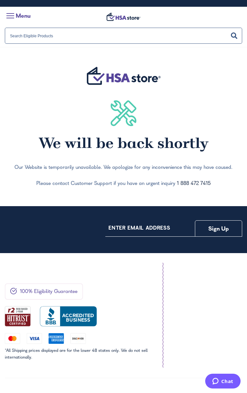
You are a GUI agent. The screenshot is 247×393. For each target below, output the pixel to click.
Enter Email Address (139, 228)
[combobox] (123, 36)
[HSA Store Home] (123, 17)
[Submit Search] (234, 35)
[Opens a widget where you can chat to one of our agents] (223, 382)
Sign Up (218, 229)
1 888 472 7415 (194, 184)
